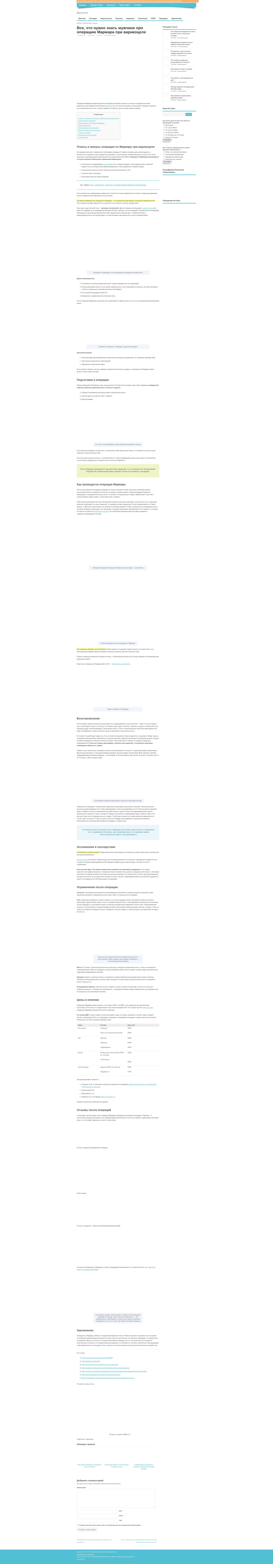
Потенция (93, 18)
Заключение (83, 137)
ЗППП (153, 18)
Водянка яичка (82, 860)
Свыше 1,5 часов (171, 137)
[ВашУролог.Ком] (82, 13)
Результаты (167, 142)
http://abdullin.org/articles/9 (91, 1361)
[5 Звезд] (93, 1427)
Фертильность (106, 18)
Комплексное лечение (173, 159)
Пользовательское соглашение (85, 1554)
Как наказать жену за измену (181, 69)
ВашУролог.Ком (87, 23)
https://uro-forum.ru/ (108, 1097)
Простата (82, 18)
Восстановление (84, 125)
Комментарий (81, 1487)
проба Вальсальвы (101, 511)
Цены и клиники (84, 132)
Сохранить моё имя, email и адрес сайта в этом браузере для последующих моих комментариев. (110, 1525)
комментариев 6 (182, 55)
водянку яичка (147, 208)
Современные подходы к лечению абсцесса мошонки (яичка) (144, 1467)
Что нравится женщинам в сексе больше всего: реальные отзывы (183, 33)
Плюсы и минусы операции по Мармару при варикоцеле (98, 118)
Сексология (142, 18)
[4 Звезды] (125, 1410)
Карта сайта (125, 5)
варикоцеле (110, 106)
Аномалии (130, 18)
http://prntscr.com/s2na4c (121, 664)
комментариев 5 (181, 64)
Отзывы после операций (87, 135)
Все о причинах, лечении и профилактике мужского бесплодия (118, 185)
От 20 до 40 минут (172, 132)
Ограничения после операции (89, 130)
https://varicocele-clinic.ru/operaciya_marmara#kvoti (100, 1365)
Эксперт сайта (96, 5)
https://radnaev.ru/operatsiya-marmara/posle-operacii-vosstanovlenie (105, 1368)
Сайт (120, 1520)
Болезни (119, 18)
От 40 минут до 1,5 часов (174, 135)
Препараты (163, 18)
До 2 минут (169, 125)
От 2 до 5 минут (171, 127)
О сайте (137, 5)
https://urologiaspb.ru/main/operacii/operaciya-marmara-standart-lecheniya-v (108, 1378)
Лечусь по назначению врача (176, 152)
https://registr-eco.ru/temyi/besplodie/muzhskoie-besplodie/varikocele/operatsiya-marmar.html (114, 1371)
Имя (121, 1511)
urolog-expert (81, 35)
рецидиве (149, 1007)
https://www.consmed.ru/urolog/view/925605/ (97, 1358)
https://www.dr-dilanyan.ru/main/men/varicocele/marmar (101, 1375)
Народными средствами (174, 157)
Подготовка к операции (86, 121)
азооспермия (108, 164)
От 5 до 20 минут (171, 130)
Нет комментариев (110, 35)
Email (121, 1515)
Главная (82, 5)
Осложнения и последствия (88, 128)
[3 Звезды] (93, 1410)
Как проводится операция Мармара (91, 123)
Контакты (111, 5)
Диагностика (177, 18)
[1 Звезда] (93, 1393)
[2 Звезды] (125, 1393)
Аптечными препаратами (174, 154)
